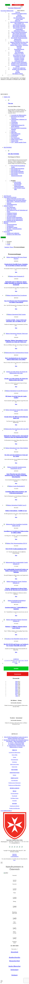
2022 (16, 687)
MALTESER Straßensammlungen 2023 (16, 549)
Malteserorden (17, 39)
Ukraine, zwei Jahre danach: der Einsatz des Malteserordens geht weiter (16, 379)
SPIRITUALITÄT (8, 206)
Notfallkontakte (17, 4)
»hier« (14, 860)
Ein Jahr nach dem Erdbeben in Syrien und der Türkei (16, 455)
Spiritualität (17, 50)
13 (18, 660)
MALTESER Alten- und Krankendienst (19, 28)
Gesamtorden (14, 122)
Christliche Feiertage (19, 58)
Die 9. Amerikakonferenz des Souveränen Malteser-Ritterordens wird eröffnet (16, 358)
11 (14, 660)
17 (24, 660)
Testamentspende (17, 674)
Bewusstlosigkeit (14, 961)
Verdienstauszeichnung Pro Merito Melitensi (17, 125)
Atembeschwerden (14, 957)
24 (19, 662)
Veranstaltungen (17, 40)
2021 (16, 688)
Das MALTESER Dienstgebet (19, 62)
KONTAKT (7, 231)
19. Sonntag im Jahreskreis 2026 (16, 744)
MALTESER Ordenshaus (19, 26)
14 (19, 660)
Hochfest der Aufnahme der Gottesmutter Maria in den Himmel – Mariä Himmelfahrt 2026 (16, 740)
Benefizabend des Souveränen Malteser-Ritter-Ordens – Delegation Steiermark (19, 45)
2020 (16, 690)
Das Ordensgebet (19, 52)
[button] (21, 10)
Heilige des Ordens (19, 53)
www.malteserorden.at (6, 810)
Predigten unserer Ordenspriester (19, 63)
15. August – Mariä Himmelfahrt (16, 742)
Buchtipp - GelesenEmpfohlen (14, 228)
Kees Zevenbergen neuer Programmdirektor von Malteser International (16, 301)
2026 (16, 681)
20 (13, 662)
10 (13, 660)
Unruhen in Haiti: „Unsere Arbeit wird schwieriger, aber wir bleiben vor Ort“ (16, 320)
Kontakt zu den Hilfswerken (19, 69)
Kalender (19, 48)
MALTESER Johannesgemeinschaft (16, 175)
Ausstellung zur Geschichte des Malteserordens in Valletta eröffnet (16, 532)
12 (16, 660)
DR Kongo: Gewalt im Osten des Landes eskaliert (16, 397)
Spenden (8, 4)
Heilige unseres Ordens (17, 139)
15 (21, 660)
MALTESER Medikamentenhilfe (19, 38)
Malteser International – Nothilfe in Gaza (16, 510)
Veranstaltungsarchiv (19, 49)
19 (27, 660)
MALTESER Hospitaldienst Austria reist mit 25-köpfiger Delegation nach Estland (16, 737)
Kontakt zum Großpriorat (19, 68)
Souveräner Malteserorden (14, 8)
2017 (16, 694)
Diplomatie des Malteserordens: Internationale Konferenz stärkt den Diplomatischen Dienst (16, 436)
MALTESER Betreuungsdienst (19, 32)
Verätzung (14, 975)
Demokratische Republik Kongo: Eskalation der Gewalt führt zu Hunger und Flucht (16, 264)
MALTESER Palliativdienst (19, 35)
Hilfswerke (17, 20)
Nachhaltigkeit (14, 135)
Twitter (8, 243)
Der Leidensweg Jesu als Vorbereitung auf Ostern (19, 55)
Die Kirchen (19, 16)
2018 (16, 693)
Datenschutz (14, 855)
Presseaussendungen (12, 224)
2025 (16, 683)
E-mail (8, 244)
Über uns (17, 12)
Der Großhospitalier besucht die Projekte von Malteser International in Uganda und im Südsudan (16, 571)
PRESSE (6, 223)
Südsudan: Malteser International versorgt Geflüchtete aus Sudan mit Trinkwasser (16, 341)
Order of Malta (14, 754)
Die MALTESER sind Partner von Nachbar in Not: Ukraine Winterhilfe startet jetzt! (16, 645)
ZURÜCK (16, 659)
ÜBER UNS (7, 97)
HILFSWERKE (8, 147)
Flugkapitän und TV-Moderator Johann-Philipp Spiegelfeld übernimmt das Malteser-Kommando (16, 283)
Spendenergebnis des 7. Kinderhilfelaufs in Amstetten (16, 608)
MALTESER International (19, 33)
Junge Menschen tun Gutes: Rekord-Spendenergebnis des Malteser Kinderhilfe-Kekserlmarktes (16, 475)
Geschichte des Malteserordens (19, 13)
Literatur (19, 15)
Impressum (14, 854)
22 (16, 662)
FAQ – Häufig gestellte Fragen (18, 142)
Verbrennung (14, 969)
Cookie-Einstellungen (14, 856)
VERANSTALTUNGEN (10, 197)
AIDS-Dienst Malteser (19, 30)
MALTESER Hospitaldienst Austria (19, 22)
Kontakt (18, 66)
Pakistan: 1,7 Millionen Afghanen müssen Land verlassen (16, 627)
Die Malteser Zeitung (17, 73)
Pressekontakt (10, 226)
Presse (17, 70)
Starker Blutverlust (14, 966)
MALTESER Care (19, 23)
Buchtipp (17, 72)
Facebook (9, 241)
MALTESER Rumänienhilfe (19, 36)
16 (22, 660)
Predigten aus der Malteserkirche (19, 65)
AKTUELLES (7, 196)
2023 (16, 686)
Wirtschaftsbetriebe (15, 133)
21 (14, 662)
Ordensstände (14, 123)
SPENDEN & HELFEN (10, 221)
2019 (16, 691)
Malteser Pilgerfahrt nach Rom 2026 (19, 42)
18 (25, 660)
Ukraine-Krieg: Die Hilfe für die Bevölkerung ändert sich (16, 417)
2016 (17, 696)
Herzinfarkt (14, 952)
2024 (16, 684)
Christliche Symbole (19, 59)
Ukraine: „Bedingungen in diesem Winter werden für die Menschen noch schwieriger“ (16, 589)
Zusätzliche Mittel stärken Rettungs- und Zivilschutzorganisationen (16, 492)
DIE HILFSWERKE (13, 154)
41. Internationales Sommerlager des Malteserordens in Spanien (16, 746)
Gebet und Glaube (19, 60)
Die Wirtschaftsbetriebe (19, 18)
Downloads (9, 230)
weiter (16, 709)
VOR (16, 663)
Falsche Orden (19, 19)
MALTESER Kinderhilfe (19, 25)
